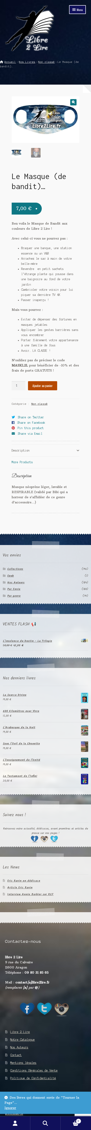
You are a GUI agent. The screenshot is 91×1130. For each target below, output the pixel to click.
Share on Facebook (31, 422)
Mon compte (15, 1123)
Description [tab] (21, 450)
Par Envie (13, 589)
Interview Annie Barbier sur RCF (30, 894)
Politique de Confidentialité (33, 1078)
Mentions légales (23, 1062)
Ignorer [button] (10, 1108)
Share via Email (30, 433)
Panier (70, 1119)
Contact (16, 1055)
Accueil (10, 62)
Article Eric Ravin (19, 887)
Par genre (14, 596)
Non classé (46, 62)
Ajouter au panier (42, 385)
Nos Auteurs (15, 582)
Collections (15, 569)
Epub (10, 576)
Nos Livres (27, 62)
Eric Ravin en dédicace (23, 881)
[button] (73, 102)
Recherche (45, 1123)
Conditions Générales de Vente (34, 1070)
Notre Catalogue (22, 1039)
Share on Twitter (31, 417)
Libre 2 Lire (20, 1031)
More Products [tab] (22, 462)
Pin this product (31, 428)
